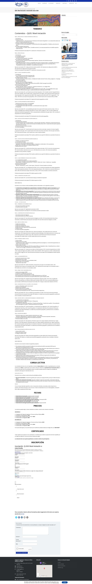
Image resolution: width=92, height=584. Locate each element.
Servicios (58, 3)
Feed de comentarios (61, 565)
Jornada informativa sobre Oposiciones (67, 74)
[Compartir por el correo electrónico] (25, 518)
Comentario (18, 527)
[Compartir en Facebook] (19, 518)
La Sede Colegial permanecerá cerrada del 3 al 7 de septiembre (69, 68)
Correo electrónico (18, 540)
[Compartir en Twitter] (16, 518)
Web (17, 544)
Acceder (59, 562)
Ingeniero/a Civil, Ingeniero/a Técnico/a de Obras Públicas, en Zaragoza (68, 71)
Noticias (65, 3)
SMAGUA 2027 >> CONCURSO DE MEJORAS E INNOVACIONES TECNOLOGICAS (68, 64)
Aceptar (64, 582)
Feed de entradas (61, 564)
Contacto (71, 3)
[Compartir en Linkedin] (22, 518)
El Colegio (51, 3)
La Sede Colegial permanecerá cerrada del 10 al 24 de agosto (69, 77)
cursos (22, 514)
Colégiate (44, 3)
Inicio (39, 3)
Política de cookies (55, 582)
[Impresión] (27, 518)
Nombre (18, 536)
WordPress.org (60, 567)
